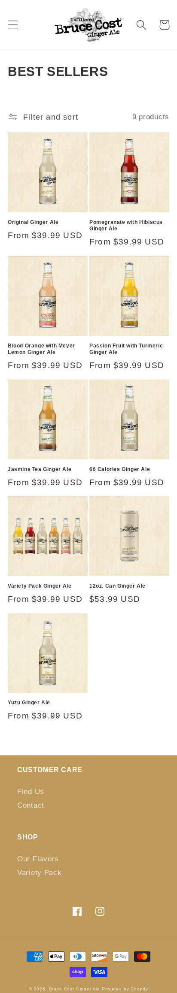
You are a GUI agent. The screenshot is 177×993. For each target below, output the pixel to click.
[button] (13, 25)
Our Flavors (38, 859)
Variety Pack (39, 873)
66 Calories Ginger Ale (119, 469)
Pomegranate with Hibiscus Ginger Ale (126, 225)
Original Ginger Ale (33, 222)
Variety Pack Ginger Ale (40, 586)
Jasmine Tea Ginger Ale (39, 469)
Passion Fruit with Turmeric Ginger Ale (126, 349)
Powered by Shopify (125, 989)
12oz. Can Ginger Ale (117, 586)
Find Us (30, 792)
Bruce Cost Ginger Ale (75, 989)
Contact (30, 805)
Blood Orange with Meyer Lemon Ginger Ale (41, 349)
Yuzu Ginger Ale (29, 703)
